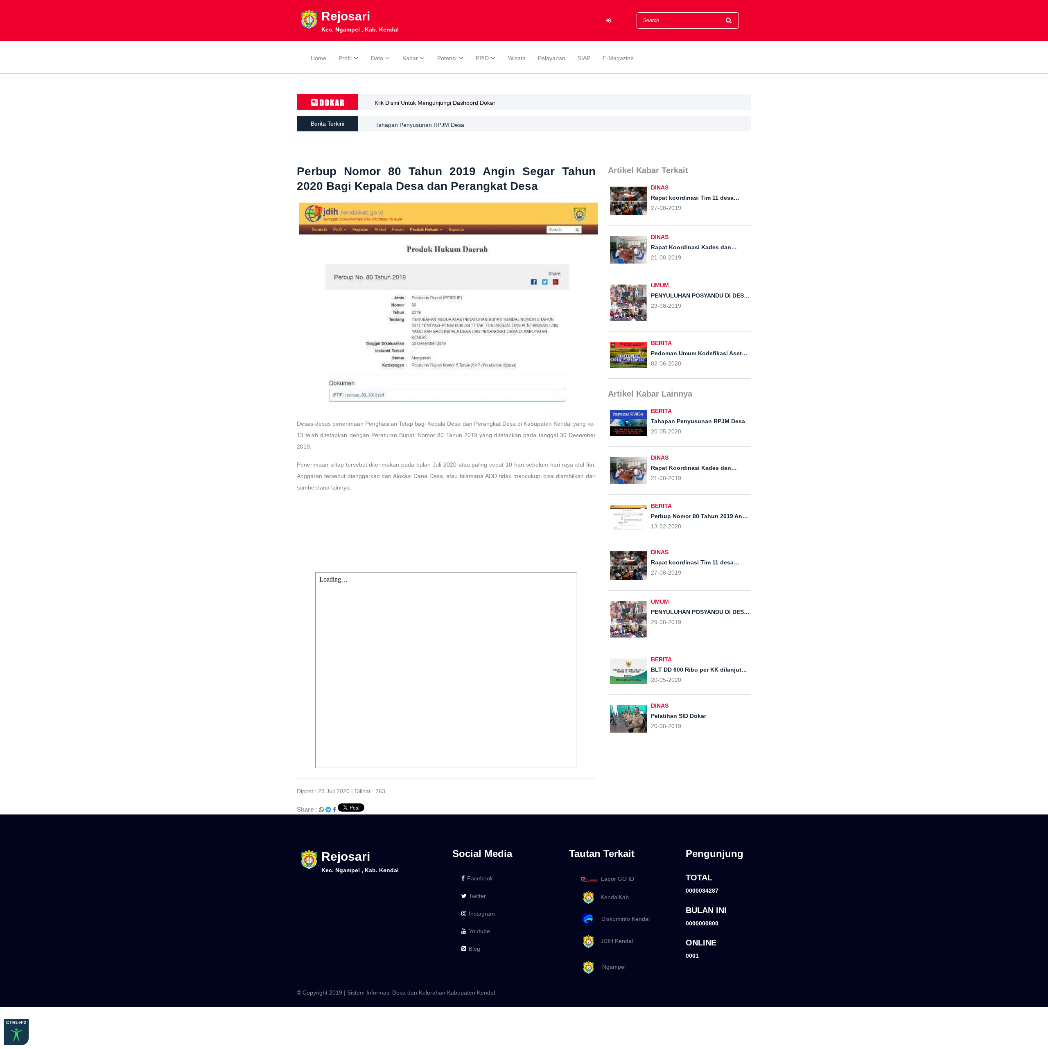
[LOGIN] (608, 20)
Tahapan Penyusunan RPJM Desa (419, 123)
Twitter (477, 896)
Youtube (479, 931)
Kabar (410, 58)
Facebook (480, 878)
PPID (482, 58)
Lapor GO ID (617, 879)
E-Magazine (618, 58)
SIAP (584, 58)
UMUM (660, 285)
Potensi (446, 58)
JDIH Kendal (614, 941)
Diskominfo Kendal (623, 919)
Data (377, 58)
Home (318, 58)
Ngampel (611, 966)
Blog (474, 948)
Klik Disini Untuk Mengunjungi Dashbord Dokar (435, 102)
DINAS (660, 187)
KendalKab (612, 897)
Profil (345, 58)
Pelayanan (551, 58)
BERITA (661, 343)
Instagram (482, 913)
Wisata (517, 58)
